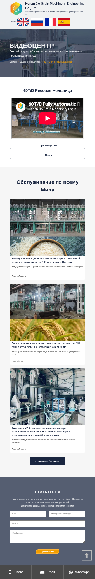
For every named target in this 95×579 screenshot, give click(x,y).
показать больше (47, 461)
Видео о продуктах (30, 62)
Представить (47, 552)
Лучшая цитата (48, 145)
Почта (48, 155)
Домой (13, 62)
